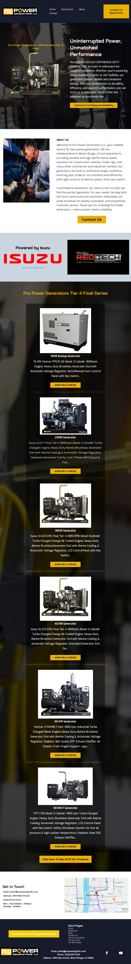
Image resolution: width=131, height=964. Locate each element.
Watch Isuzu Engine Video (32, 268)
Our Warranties (74, 942)
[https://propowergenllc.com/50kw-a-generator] (65, 694)
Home (52, 9)
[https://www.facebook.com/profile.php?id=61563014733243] (107, 953)
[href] (96, 895)
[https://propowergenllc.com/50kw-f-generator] (65, 786)
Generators (67, 9)
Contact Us (73, 935)
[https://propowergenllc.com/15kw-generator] (65, 330)
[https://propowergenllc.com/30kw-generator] (65, 505)
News (82, 9)
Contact (53, 13)
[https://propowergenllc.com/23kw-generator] (65, 416)
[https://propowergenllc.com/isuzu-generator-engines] (33, 258)
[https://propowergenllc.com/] (20, 11)
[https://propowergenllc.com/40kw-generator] (65, 599)
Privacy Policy (74, 940)
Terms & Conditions (76, 938)
